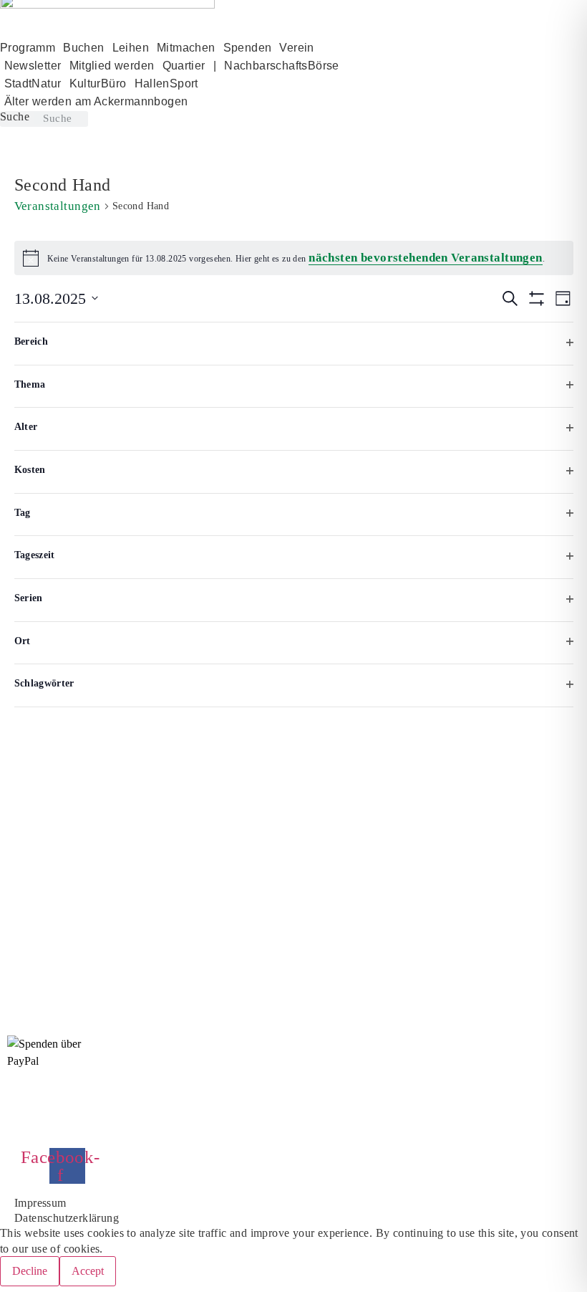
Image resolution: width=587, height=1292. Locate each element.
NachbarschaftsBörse (281, 65)
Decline (29, 1271)
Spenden (247, 48)
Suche (14, 117)
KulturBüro (98, 83)
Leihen (130, 48)
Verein (296, 48)
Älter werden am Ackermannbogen (96, 101)
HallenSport (166, 83)
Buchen (83, 48)
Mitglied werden (112, 65)
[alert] (293, 258)
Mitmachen (186, 48)
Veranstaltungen (57, 206)
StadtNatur (33, 83)
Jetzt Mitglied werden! (79, 1122)
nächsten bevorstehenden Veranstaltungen (426, 257)
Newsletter (33, 65)
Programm (27, 48)
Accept (88, 1271)
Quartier (183, 65)
